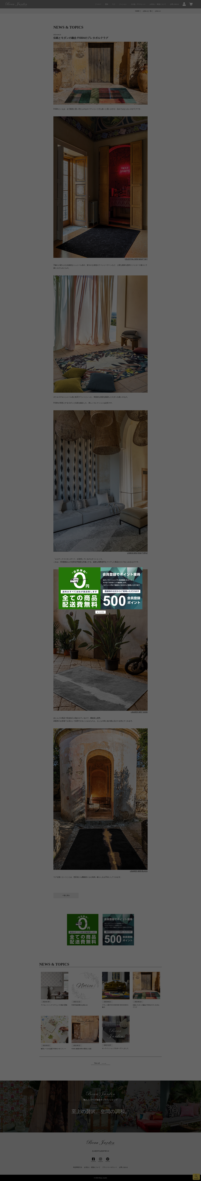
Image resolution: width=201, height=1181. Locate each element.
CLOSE (101, 612)
